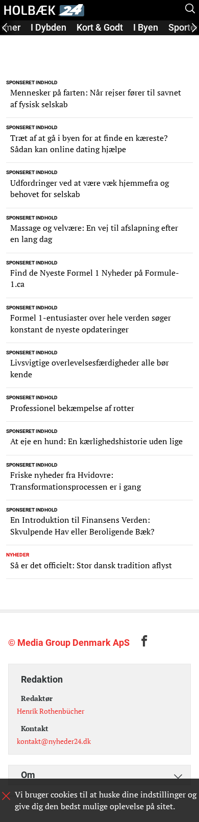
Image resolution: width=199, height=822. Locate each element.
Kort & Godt (100, 27)
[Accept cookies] (6, 796)
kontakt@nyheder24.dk (54, 741)
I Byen (145, 27)
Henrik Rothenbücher (50, 711)
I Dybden (48, 27)
